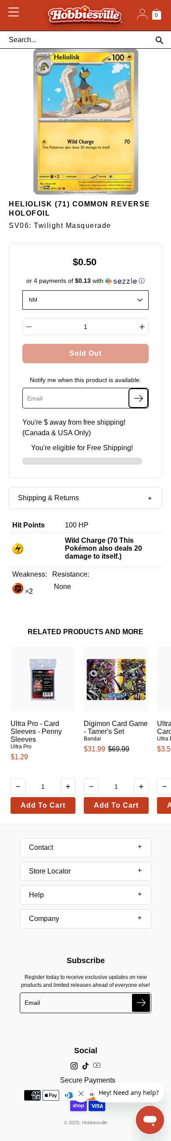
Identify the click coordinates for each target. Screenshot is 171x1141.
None (61, 586)
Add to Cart (43, 805)
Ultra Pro (21, 747)
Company (44, 918)
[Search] (159, 40)
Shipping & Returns (48, 498)
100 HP (77, 525)
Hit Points (28, 525)
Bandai (92, 739)
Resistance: (70, 574)
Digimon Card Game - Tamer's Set (116, 727)
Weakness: (29, 574)
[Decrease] (29, 326)
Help (36, 895)
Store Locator (50, 871)
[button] (85, 281)
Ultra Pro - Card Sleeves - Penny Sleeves (36, 731)
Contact (41, 847)
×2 (28, 591)
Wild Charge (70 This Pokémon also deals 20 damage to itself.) (103, 548)
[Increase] (142, 326)
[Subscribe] (138, 398)
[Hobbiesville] (85, 15)
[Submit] (141, 1003)
